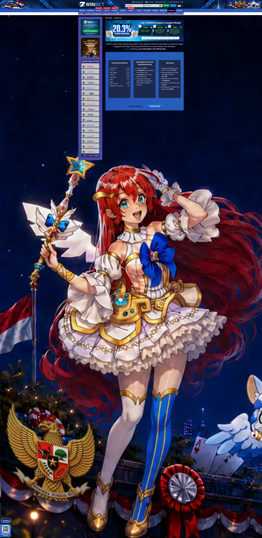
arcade (122, 10)
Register (127, 49)
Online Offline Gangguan (91, 155)
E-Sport (98, 10)
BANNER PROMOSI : (135, 106)
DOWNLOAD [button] (155, 106)
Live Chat (150, 2)
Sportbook (90, 10)
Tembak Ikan (163, 10)
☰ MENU (6, 520)
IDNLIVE (115, 10)
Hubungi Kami (161, 2)
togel (139, 10)
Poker (131, 10)
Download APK (139, 2)
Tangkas (155, 10)
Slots (107, 10)
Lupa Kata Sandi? (174, 2)
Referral (171, 10)
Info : (81, 13)
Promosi (179, 10)
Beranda (82, 10)
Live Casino (147, 10)
